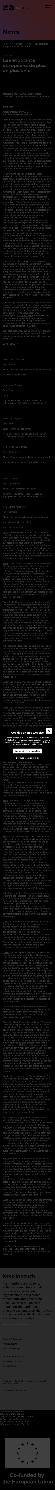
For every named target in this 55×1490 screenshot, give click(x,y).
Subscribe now (19, 757)
